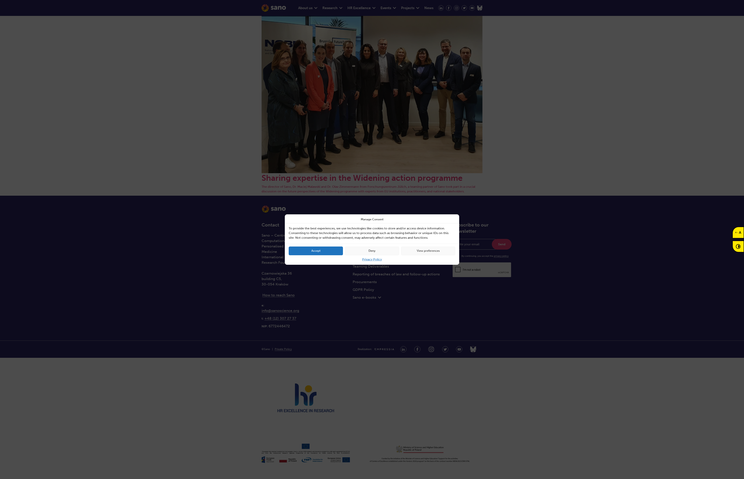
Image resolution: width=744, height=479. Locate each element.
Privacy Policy (372, 259)
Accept (315, 250)
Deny (372, 250)
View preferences (428, 250)
